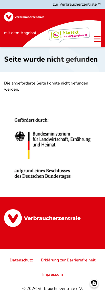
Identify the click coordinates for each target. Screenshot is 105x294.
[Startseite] (24, 17)
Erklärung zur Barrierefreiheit (68, 260)
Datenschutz (21, 260)
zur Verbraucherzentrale (75, 4)
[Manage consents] (94, 283)
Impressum (52, 274)
